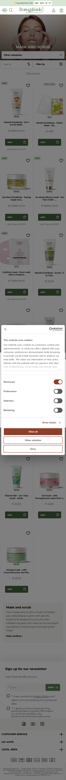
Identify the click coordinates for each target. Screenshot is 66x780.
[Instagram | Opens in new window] (42, 726)
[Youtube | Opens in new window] (33, 726)
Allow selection (33, 440)
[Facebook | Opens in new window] (24, 726)
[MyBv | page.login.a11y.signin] (54, 10)
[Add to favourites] (27, 85)
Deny (33, 448)
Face (33, 41)
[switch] (58, 391)
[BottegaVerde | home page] (31, 10)
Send (51, 687)
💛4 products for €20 (23, 3)
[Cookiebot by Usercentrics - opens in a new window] (49, 329)
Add (9, 142)
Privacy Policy (41, 696)
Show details (49, 422)
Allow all (33, 431)
